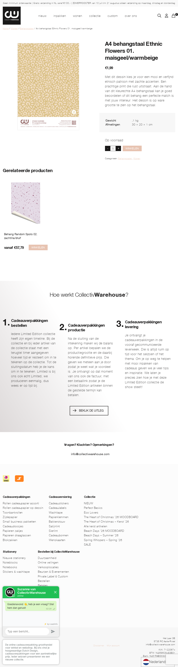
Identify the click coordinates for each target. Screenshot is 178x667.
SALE (87, 544)
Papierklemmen (58, 517)
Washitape (56, 512)
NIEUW (42, 16)
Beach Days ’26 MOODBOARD (104, 530)
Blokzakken (10, 540)
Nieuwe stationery (14, 558)
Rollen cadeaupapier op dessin (23, 508)
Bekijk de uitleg (91, 410)
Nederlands (158, 662)
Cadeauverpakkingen (16, 497)
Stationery (9, 552)
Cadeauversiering (60, 497)
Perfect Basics (93, 508)
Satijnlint (54, 526)
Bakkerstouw (57, 521)
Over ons (131, 16)
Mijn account (113, 645)
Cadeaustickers (59, 503)
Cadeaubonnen (59, 535)
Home (6, 28)
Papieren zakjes (13, 530)
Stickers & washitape (16, 571)
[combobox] (158, 662)
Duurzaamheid (47, 558)
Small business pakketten (19, 521)
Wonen (77, 16)
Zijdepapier (10, 517)
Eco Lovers (91, 512)
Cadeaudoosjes (13, 526)
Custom (113, 16)
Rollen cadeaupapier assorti (21, 503)
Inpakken (60, 16)
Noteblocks (10, 562)
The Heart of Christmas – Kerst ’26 (106, 521)
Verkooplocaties (48, 567)
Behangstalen (27, 28)
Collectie (95, 16)
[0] (173, 16)
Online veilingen (48, 562)
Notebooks (10, 567)
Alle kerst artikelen (95, 526)
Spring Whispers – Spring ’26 (103, 540)
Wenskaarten (57, 540)
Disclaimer (99, 645)
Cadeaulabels (58, 508)
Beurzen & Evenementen (53, 571)
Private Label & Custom (53, 576)
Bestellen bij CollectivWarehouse (59, 552)
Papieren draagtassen (17, 535)
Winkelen (132, 148)
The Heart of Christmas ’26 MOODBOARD (111, 517)
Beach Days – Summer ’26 (101, 535)
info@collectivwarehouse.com (90, 454)
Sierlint (53, 530)
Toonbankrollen (13, 512)
